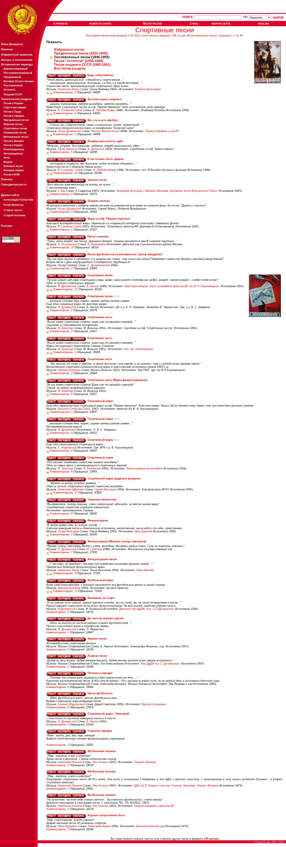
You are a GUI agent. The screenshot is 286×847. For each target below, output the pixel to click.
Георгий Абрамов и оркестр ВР (154, 805)
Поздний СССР (13, 94)
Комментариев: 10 (65, 173)
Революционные (14, 149)
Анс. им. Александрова (138, 349)
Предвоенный (12, 77)
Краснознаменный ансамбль (144, 468)
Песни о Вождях (14, 141)
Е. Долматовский (98, 265)
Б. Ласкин (92, 286)
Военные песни (13, 166)
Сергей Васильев (105, 489)
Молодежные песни (16, 136)
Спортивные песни (15, 128)
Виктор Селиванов (154, 704)
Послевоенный (13, 85)
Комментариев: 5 (65, 113)
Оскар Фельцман (68, 531)
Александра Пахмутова (18, 199)
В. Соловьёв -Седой (70, 169)
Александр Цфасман (71, 489)
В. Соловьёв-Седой (70, 110)
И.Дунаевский (66, 608)
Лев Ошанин (100, 762)
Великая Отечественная (19, 81)
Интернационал (13, 153)
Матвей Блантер (69, 370)
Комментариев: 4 (61, 471)
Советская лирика (15, 107)
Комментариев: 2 (65, 92)
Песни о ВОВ (12, 174)
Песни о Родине (13, 103)
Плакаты (7, 179)
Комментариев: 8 (61, 513)
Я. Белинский (96, 148)
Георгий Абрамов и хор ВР (162, 131)
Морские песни (13, 124)
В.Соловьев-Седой (69, 226)
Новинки (7, 49)
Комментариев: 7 (61, 552)
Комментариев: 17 (65, 289)
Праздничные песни (16, 120)
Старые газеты (13, 210)
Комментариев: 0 (61, 211)
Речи (7, 157)
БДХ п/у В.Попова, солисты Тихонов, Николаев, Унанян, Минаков (176, 785)
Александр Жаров (99, 826)
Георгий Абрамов (145, 762)
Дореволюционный (15, 68)
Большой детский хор (150, 826)
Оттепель (9, 89)
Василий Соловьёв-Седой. (74, 408)
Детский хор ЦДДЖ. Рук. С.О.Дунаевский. (146, 608)
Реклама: (7, 225)
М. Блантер (65, 328)
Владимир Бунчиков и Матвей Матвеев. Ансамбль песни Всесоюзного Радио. (167, 190)
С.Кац (61, 190)
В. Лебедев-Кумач (103, 110)
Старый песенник (14, 215)
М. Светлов (94, 549)
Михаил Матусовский (105, 131)
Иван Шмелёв (143, 531)
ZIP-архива (211, 838)
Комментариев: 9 (61, 194)
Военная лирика (14, 170)
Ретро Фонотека (13, 204)
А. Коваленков (97, 244)
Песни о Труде (13, 111)
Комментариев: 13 (65, 591)
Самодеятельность (14, 184)
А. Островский (67, 244)
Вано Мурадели (67, 826)
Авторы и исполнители (16, 59)
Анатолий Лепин (68, 89)
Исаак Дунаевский (69, 131)
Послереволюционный (18, 72)
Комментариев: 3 (58, 744)
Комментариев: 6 (61, 394)
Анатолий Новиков (70, 762)
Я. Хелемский (92, 468)
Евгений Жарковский (71, 704)
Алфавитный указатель (17, 54)
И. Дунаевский (67, 286)
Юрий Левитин (67, 148)
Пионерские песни (15, 132)
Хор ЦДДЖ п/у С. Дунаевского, (160, 663)
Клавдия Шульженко (148, 89)
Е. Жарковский (67, 447)
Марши (8, 162)
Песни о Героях (13, 145)
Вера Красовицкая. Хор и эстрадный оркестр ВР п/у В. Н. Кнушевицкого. (172, 286)
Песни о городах (14, 115)
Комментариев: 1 (65, 134)
